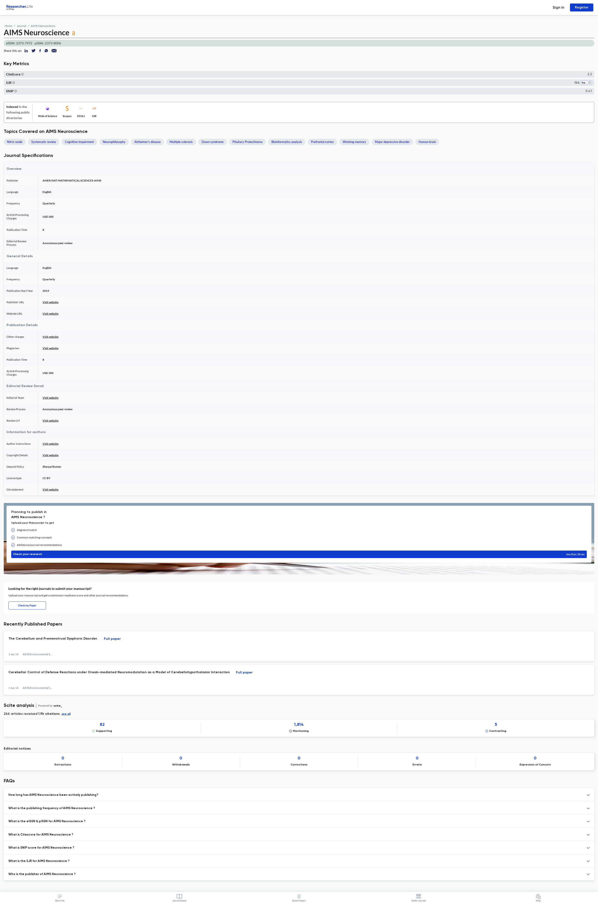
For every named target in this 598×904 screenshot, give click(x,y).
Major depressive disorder (392, 142)
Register (581, 7)
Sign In (558, 7)
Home (8, 26)
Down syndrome (213, 142)
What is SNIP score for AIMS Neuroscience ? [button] (41, 847)
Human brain (427, 142)
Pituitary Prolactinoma (247, 142)
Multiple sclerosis (181, 142)
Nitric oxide (14, 142)
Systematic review (43, 142)
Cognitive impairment (79, 142)
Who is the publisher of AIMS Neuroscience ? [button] (42, 874)
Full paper (112, 639)
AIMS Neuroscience (43, 26)
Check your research (299, 554)
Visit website (50, 302)
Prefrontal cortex (322, 142)
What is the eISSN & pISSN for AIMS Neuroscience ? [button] (46, 821)
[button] (22, 74)
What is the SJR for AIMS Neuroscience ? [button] (39, 861)
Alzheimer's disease (147, 142)
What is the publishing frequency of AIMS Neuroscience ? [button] (51, 808)
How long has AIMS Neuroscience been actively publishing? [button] (53, 795)
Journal (21, 26)
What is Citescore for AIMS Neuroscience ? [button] (40, 834)
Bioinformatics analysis (286, 142)
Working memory (354, 142)
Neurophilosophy (114, 142)
